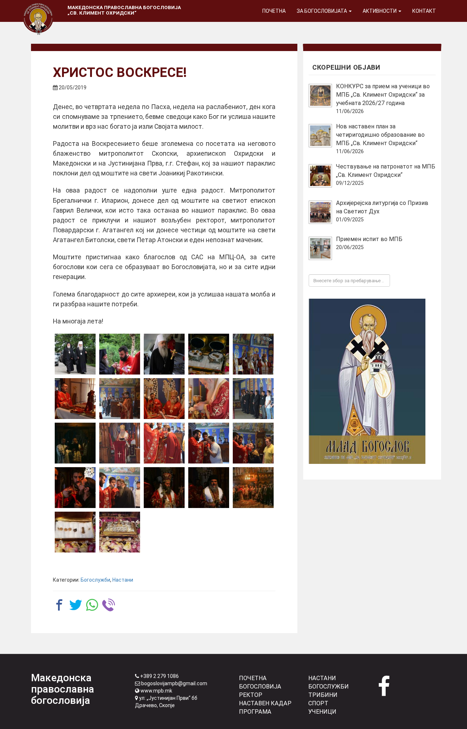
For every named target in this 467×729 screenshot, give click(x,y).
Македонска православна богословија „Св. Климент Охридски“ (124, 10)
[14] (253, 443)
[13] (208, 443)
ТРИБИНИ (322, 694)
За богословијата (322, 11)
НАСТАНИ (322, 678)
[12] (164, 443)
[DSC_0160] (119, 487)
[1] (75, 354)
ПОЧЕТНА (253, 678)
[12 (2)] (119, 443)
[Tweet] (75, 604)
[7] (119, 398)
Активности (380, 11)
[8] (164, 398)
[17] (253, 487)
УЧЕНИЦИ (322, 711)
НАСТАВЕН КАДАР (265, 703)
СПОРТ (318, 703)
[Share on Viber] (108, 604)
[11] (253, 398)
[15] (164, 487)
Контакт (424, 11)
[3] (164, 354)
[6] (75, 398)
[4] (208, 354)
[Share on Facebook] (59, 604)
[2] (119, 354)
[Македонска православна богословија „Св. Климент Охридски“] (38, 9)
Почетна (274, 11)
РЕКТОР (250, 694)
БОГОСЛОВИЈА (260, 686)
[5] (253, 354)
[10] (75, 443)
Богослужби (95, 580)
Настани (122, 580)
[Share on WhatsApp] (92, 604)
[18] (75, 532)
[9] (208, 398)
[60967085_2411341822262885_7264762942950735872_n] (75, 487)
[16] (208, 487)
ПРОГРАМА (255, 711)
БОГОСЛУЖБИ (328, 686)
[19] (119, 532)
